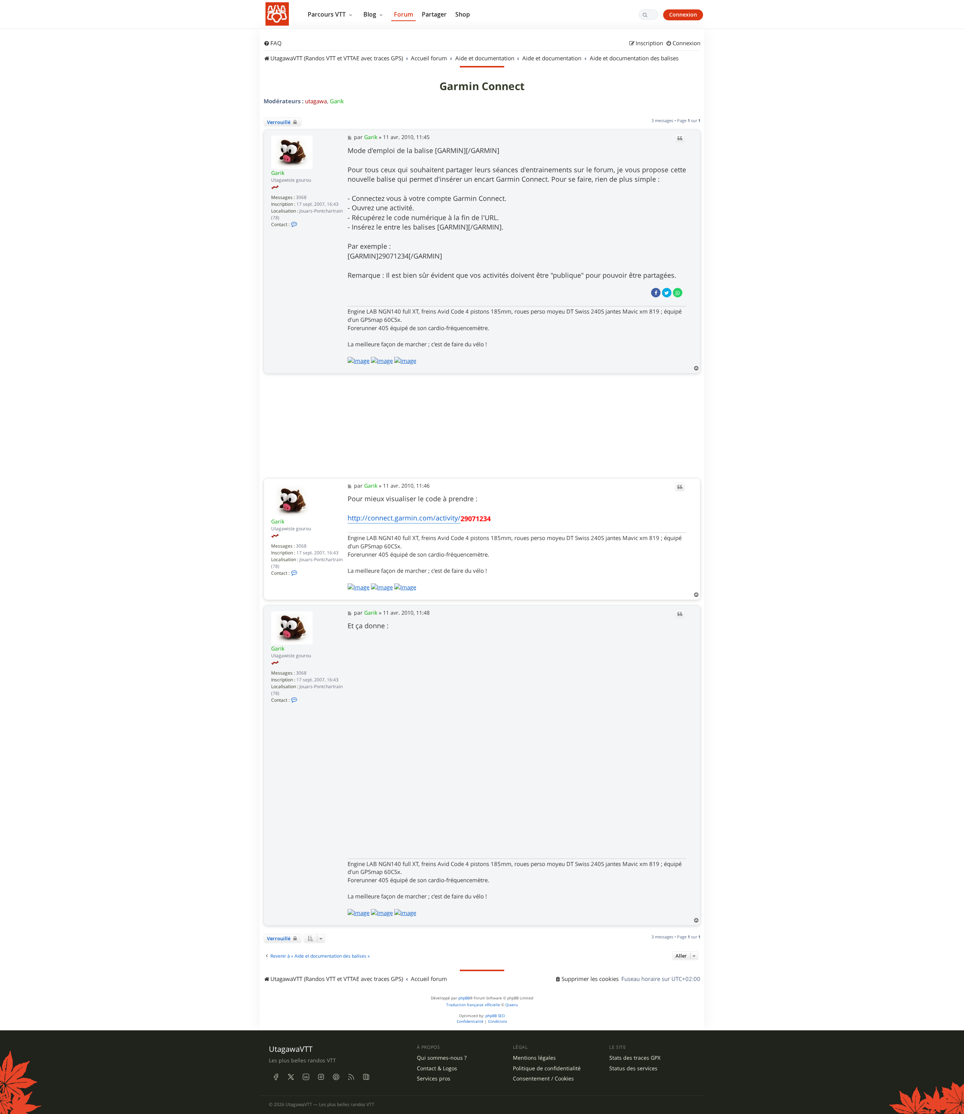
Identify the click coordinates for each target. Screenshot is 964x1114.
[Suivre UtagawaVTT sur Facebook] (275, 1077)
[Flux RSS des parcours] (351, 1077)
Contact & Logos (437, 1068)
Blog (370, 14)
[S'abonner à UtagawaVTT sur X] (290, 1077)
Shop (462, 14)
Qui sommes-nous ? (442, 1057)
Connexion (683, 14)
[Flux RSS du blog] (366, 1077)
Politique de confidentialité (547, 1068)
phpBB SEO (495, 1015)
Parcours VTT (327, 14)
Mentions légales (534, 1057)
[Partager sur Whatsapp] (677, 292)
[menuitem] (273, 43)
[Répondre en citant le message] (680, 138)
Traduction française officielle (473, 1004)
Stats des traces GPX (634, 1057)
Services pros (433, 1078)
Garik (337, 101)
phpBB (464, 998)
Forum (403, 14)
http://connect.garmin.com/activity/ (404, 517)
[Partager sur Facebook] (655, 292)
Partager (434, 14)
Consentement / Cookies (543, 1078)
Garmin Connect (482, 86)
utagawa (316, 101)
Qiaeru (511, 1004)
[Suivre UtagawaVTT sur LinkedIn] (306, 1077)
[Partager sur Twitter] (666, 292)
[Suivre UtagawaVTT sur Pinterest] (336, 1077)
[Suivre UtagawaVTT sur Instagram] (321, 1077)
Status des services (633, 1068)
